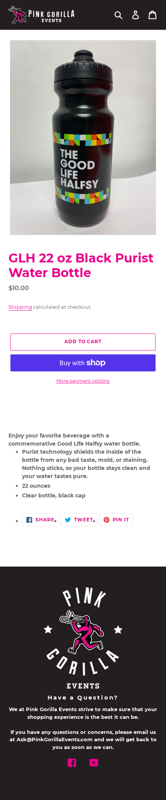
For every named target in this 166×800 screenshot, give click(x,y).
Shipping (20, 307)
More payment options (83, 381)
